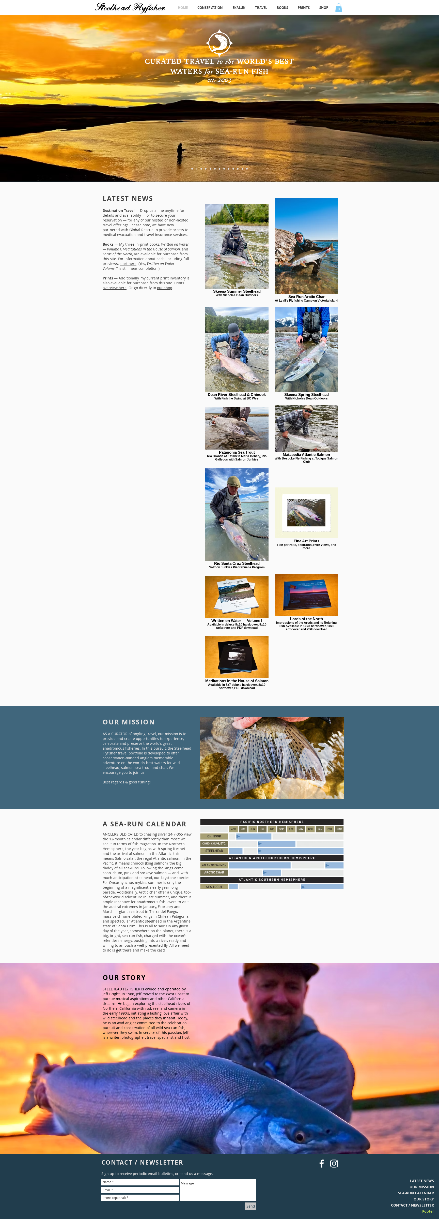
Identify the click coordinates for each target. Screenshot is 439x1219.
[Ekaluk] (192, 169)
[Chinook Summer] (228, 169)
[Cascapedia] (242, 169)
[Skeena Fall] (215, 169)
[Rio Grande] (224, 169)
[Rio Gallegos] (196, 169)
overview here (115, 287)
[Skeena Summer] (233, 169)
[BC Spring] (219, 169)
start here (128, 263)
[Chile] (247, 169)
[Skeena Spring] (201, 169)
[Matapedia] (206, 169)
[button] (338, 7)
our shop (164, 287)
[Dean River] (210, 169)
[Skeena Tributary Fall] (238, 169)
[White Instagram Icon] (334, 1163)
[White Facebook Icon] (321, 1163)
